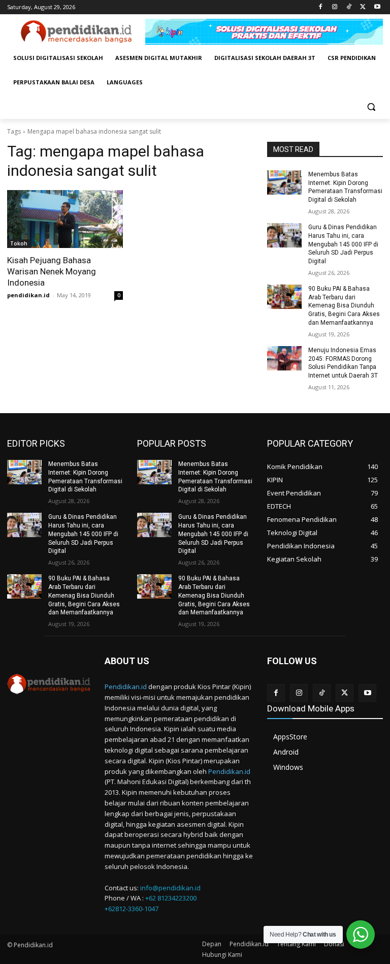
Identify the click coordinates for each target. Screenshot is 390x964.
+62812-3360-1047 (131, 908)
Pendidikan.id (126, 686)
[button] (371, 107)
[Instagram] (335, 7)
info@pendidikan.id (170, 887)
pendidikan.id (28, 295)
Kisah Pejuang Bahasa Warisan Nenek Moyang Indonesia (51, 271)
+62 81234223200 (171, 898)
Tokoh (18, 243)
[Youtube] (377, 7)
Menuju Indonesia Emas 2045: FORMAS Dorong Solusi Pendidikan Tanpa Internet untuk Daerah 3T (343, 363)
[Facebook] (321, 7)
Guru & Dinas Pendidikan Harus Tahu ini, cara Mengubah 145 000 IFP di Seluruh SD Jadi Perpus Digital (343, 244)
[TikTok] (349, 7)
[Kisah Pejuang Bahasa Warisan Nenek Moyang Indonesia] (65, 219)
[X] (363, 7)
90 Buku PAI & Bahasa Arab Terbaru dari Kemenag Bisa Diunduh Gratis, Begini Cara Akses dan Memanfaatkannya (344, 305)
